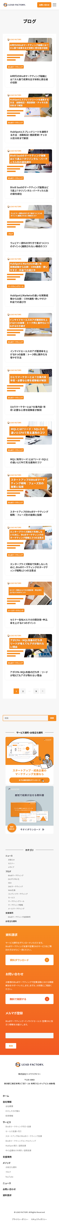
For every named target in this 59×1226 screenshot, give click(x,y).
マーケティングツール (16, 901)
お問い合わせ (44, 5)
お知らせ (11, 859)
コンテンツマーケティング (18, 894)
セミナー (11, 863)
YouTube (9, 1176)
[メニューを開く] (54, 4)
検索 (52, 718)
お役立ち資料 (11, 921)
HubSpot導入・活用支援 (15, 1145)
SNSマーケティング (15, 886)
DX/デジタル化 (13, 879)
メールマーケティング (16, 908)
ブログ (8, 871)
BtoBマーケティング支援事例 (19, 917)
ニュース (9, 855)
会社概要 (9, 1106)
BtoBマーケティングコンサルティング (20, 1140)
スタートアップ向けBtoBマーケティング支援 (23, 1136)
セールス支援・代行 (13, 1131)
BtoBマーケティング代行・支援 (18, 1126)
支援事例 (9, 912)
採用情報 (9, 1115)
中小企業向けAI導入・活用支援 (18, 1150)
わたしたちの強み (12, 1111)
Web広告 (11, 890)
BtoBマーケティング (15, 875)
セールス (11, 897)
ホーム (6, 1095)
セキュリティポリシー (39, 1219)
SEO (10, 882)
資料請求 (7, 1195)
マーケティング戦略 (15, 905)
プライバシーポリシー (20, 1219)
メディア (11, 867)
